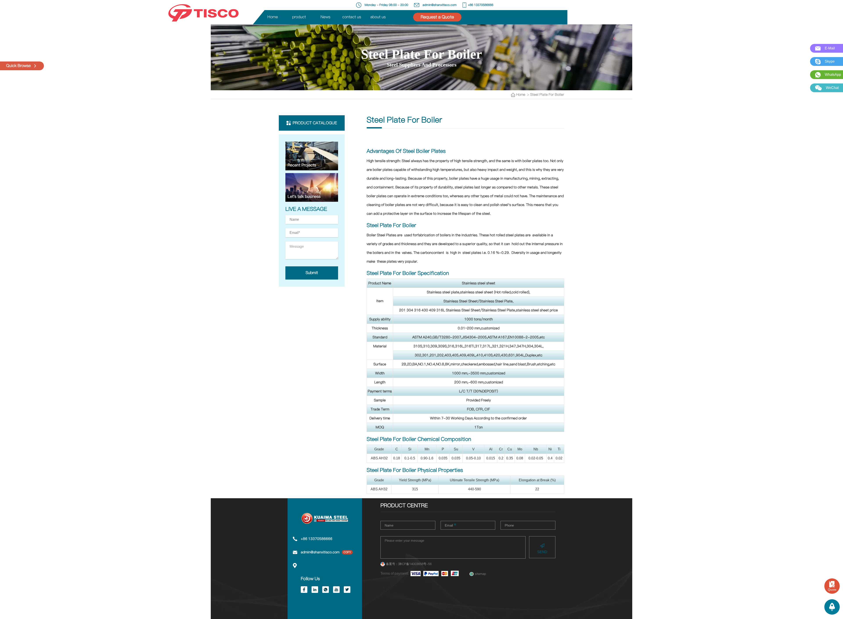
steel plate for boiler (547, 94)
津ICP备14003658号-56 (415, 564)
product (299, 17)
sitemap (480, 574)
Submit (312, 273)
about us (378, 17)
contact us (351, 17)
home (521, 94)
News (325, 17)
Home (272, 17)
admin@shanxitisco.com (320, 552)
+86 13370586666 (316, 539)
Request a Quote (437, 17)
